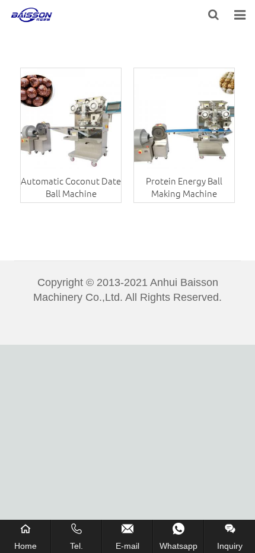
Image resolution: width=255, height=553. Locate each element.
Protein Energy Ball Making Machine (184, 186)
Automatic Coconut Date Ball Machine (71, 186)
